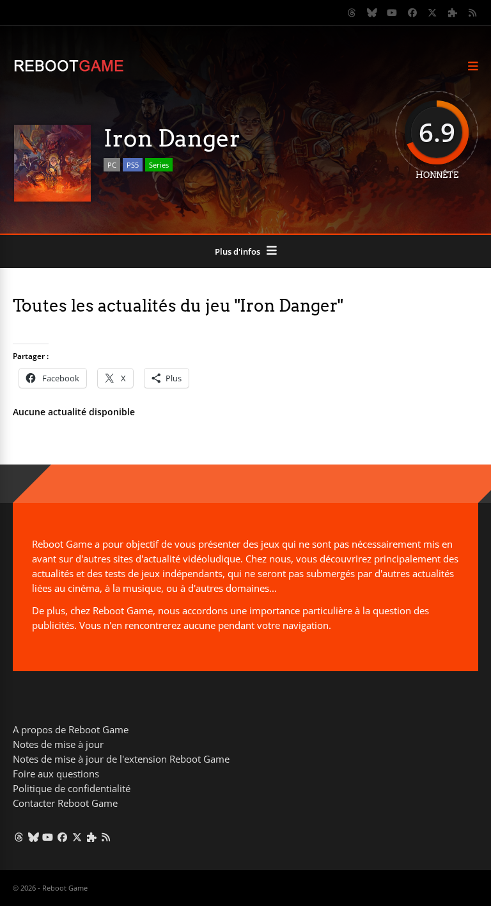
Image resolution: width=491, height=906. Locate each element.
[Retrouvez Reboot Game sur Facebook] (412, 13)
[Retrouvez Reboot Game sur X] (433, 13)
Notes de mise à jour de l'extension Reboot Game (121, 758)
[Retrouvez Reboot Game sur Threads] (352, 13)
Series (159, 165)
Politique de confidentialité (71, 788)
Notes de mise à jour (58, 744)
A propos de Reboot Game (71, 729)
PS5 (133, 165)
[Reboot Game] (69, 70)
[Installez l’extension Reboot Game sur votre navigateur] (452, 13)
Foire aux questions (56, 773)
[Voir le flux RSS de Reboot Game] (473, 13)
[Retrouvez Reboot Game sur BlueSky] (372, 13)
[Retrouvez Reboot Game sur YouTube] (392, 13)
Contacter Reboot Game (65, 803)
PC (111, 165)
